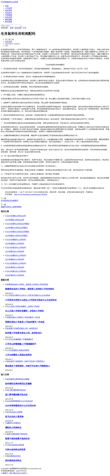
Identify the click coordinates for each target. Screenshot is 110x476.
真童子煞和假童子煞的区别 (17, 438)
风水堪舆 (8, 10)
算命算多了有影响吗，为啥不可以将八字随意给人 (27, 366)
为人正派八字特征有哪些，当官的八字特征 (24, 311)
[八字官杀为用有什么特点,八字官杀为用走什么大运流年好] (27, 295)
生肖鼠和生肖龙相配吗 (9, 200)
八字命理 (8, 8)
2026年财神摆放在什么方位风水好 (20, 405)
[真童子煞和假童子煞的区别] (16, 434)
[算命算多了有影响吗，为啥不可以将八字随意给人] (25, 361)
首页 (7, 6)
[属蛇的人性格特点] (13, 423)
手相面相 (8, 15)
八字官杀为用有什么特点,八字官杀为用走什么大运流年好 (31, 300)
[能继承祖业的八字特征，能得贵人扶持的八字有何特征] (26, 284)
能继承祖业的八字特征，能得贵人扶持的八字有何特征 (29, 289)
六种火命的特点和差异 (15, 449)
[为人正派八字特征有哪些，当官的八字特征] (22, 306)
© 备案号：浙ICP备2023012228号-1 (14, 473)
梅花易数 (8, 19)
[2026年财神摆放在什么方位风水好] (19, 401)
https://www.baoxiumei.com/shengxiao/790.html (30, 194)
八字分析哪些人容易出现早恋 (18, 355)
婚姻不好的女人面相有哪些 (11, 207)
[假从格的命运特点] (13, 456)
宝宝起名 (8, 13)
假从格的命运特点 (13, 460)
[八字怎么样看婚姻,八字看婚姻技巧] (19, 339)
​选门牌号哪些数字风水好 (16, 394)
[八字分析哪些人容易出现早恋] (17, 350)
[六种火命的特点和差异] (14, 445)
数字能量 (8, 22)
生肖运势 (8, 17)
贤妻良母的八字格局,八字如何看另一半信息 (24, 322)
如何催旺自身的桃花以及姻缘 (18, 383)
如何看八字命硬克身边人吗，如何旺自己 (23, 333)
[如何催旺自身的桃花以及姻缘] (17, 379)
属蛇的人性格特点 (13, 427)
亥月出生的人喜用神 (14, 416)
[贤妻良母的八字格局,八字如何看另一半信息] (22, 317)
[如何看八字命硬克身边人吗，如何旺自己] (21, 328)
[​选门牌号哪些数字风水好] (15, 390)
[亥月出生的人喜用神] (13, 412)
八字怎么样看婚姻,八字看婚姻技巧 (20, 344)
